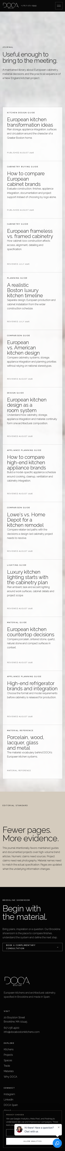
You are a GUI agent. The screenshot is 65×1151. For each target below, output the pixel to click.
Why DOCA (10, 1076)
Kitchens (9, 1049)
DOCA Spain (11, 1105)
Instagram (9, 1094)
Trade (7, 1065)
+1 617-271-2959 (28, 6)
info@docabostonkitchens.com (22, 1031)
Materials (9, 1071)
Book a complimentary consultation (32, 947)
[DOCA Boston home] (11, 5)
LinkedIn (8, 1099)
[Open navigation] (58, 5)
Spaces (8, 1060)
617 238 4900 (11, 1027)
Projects (8, 1054)
